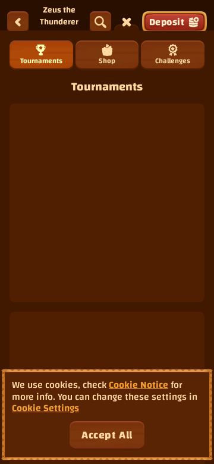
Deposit (166, 22)
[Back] (18, 22)
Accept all (106, 435)
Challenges (172, 60)
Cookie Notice (138, 385)
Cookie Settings (45, 408)
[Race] (126, 22)
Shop (107, 60)
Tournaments (41, 60)
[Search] (100, 22)
